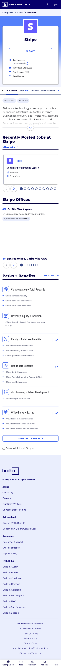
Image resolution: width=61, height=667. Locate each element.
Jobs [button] (23, 90)
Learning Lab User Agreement (30, 623)
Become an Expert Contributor (19, 528)
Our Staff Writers (12, 504)
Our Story (8, 492)
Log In (54, 4)
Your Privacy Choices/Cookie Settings (30, 648)
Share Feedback (11, 547)
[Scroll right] (58, 91)
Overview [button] (11, 90)
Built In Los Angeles (13, 595)
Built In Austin (10, 566)
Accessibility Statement (31, 628)
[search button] (47, 4)
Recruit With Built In (14, 523)
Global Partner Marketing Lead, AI (23, 167)
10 (55, 189)
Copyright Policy (30, 633)
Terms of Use (30, 643)
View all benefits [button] (30, 438)
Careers (7, 498)
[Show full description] (30, 127)
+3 (56, 367)
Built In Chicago (11, 584)
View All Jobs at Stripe (20, 448)
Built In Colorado (12, 589)
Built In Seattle (11, 612)
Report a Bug (10, 553)
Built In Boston (11, 572)
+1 (56, 340)
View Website (18, 76)
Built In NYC (9, 601)
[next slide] (14, 189)
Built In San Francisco (14, 607)
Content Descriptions (14, 509)
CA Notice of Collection (30, 653)
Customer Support (13, 542)
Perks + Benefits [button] (50, 90)
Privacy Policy (30, 638)
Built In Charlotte (12, 578)
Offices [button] (35, 90)
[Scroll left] (3, 91)
